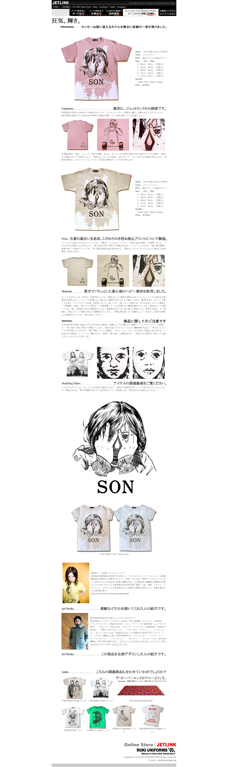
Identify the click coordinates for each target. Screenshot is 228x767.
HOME (56, 7)
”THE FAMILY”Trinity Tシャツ (74, 701)
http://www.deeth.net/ (119, 594)
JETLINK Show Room (81, 7)
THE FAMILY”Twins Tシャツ (101, 701)
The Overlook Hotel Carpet (140, 701)
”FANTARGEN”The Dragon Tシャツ (152, 730)
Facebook (103, 7)
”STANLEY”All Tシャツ (73, 730)
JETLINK (94, 621)
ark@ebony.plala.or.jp (167, 760)
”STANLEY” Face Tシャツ (98, 730)
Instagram (121, 7)
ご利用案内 (65, 7)
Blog (95, 7)
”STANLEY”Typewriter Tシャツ (124, 730)
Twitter (112, 7)
